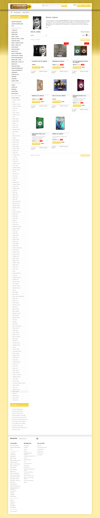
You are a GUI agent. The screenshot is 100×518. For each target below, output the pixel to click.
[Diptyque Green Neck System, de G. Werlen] (80, 51)
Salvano (14, 347)
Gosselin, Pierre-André (17, 247)
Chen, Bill (14, 171)
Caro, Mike (14, 156)
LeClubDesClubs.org (16, 277)
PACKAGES (13, 89)
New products (26, 445)
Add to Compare (43, 71)
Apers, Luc (14, 110)
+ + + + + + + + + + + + (16, 28)
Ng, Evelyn (14, 319)
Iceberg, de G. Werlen (57, 133)
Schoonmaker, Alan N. (16, 351)
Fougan (14, 137)
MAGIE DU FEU (14, 51)
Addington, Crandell (16, 99)
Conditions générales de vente (29, 456)
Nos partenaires (27, 467)
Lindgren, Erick (15, 279)
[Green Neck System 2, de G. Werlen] (80, 85)
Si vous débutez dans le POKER (18, 421)
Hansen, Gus (15, 368)
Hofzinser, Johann (16, 262)
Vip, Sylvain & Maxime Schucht (18, 383)
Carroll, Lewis (15, 159)
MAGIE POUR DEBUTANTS (17, 57)
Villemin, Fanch (15, 173)
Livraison (25, 457)
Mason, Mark (15, 294)
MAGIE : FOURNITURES (16, 53)
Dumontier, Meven (16, 205)
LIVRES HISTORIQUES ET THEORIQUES (17, 71)
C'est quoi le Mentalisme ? (17, 409)
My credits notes (40, 449)
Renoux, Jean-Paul (16, 336)
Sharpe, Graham (15, 353)
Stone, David (15, 359)
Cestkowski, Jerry (16, 163)
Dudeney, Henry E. (16, 203)
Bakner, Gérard (15, 118)
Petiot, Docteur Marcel (16, 326)
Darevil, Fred (15, 197)
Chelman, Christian (16, 169)
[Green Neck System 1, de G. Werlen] (40, 123)
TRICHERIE (13, 76)
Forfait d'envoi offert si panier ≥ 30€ (19, 427)
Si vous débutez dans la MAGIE (18, 423)
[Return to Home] (11, 12)
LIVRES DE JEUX (15, 74)
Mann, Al (14, 290)
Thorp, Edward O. (16, 372)
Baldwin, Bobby (15, 121)
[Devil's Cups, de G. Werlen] (60, 85)
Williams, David (15, 395)
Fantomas (14, 220)
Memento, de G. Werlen (38, 95)
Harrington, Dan (15, 256)
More (47, 27)
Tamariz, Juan (15, 364)
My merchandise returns (42, 447)
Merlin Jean (14, 307)
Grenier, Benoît (15, 249)
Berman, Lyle (15, 127)
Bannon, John (15, 125)
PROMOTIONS (14, 34)
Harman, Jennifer (15, 254)
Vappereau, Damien (16, 376)
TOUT (12, 26)
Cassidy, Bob (15, 161)
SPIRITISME (14, 78)
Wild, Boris (14, 393)
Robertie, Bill (15, 340)
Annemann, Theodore (16, 106)
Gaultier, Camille (15, 239)
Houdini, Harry (15, 264)
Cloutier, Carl (15, 178)
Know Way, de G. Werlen (58, 61)
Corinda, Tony (15, 186)
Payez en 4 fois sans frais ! (17, 413)
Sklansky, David (15, 355)
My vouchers (39, 454)
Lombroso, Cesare (16, 285)
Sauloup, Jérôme (15, 349)
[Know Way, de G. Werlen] (60, 51)
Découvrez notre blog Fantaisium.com (19, 419)
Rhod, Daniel (15, 338)
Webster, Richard (15, 389)
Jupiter (13, 271)
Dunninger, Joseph (16, 207)
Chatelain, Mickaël (16, 167)
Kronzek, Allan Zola (16, 273)
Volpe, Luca (14, 387)
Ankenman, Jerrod (16, 104)
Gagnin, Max (15, 233)
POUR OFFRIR (14, 91)
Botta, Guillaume (15, 140)
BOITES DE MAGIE (15, 49)
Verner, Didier (15, 378)
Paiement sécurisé (27, 459)
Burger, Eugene (15, 146)
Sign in (74, 5)
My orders (39, 445)
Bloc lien (14, 405)
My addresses (40, 451)
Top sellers (26, 447)
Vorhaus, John (15, 150)
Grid (86, 36)
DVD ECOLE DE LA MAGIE (17, 55)
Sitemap (25, 482)
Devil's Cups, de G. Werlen (59, 95)
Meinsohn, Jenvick (16, 304)
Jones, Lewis (15, 268)
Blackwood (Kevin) (16, 135)
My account (41, 443)
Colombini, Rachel (16, 184)
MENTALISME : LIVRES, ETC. (17, 61)
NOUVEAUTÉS (14, 32)
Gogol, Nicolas (15, 245)
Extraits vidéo (26, 465)
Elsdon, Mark (15, 216)
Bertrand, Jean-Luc (16, 129)
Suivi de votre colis (16, 429)
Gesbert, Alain (15, 241)
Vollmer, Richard (15, 385)
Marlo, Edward (15, 292)
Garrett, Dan (14, 237)
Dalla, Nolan (14, 192)
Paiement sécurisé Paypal (17, 411)
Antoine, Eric (15, 108)
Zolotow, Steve (15, 399)
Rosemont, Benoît (16, 342)
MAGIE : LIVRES (15, 36)
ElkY (13, 133)
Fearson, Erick (15, 224)
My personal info (40, 453)
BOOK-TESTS (14, 64)
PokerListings (15, 330)
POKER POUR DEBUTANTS (17, 68)
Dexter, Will (14, 199)
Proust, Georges (15, 332)
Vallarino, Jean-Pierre (16, 374)
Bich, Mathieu (15, 131)
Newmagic (14, 321)
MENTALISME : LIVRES (16, 59)
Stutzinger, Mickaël (16, 361)
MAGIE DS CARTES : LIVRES (17, 38)
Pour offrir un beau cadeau (17, 425)
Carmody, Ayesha (16, 154)
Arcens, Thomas (15, 112)
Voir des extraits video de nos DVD (19, 417)
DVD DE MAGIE (14, 47)
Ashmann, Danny (15, 114)
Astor (13, 116)
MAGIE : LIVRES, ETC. (16, 45)
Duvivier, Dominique (16, 211)
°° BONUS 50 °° (14, 30)
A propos (25, 451)
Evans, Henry (15, 218)
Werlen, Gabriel (15, 391)
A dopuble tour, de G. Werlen (39, 61)
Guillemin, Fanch (15, 252)
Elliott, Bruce (15, 214)
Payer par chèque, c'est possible (18, 415)
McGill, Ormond (15, 302)
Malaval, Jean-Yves (16, 287)
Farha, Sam (14, 222)
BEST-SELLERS (14, 93)
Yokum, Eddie (15, 397)
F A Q (25, 461)
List (89, 36)
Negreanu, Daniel (15, 317)
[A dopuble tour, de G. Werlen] (40, 51)
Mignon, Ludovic (15, 309)
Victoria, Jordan (15, 380)
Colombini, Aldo (15, 182)
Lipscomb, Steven (16, 281)
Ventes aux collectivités (28, 472)
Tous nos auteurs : (15, 97)
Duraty (13, 209)
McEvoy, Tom (15, 300)
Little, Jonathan (15, 283)
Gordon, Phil (15, 152)
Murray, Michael (15, 315)
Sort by (32, 35)
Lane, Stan (14, 275)
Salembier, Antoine (16, 345)
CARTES (13, 85)
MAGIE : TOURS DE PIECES (17, 42)
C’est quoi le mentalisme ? (29, 480)
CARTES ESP (14, 87)
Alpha (13, 102)
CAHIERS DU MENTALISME (17, 23)
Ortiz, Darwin (15, 323)
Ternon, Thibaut (15, 370)
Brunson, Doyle (15, 142)
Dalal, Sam (14, 190)
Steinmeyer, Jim (15, 357)
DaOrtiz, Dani (15, 195)
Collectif (14, 180)
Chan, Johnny (15, 165)
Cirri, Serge (14, 175)
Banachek (14, 123)
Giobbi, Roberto (15, 243)
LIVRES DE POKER (15, 66)
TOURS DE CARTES (15, 40)
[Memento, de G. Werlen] (40, 85)
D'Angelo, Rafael (15, 188)
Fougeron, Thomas (16, 228)
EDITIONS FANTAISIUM (16, 21)
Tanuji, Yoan (14, 366)
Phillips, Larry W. (15, 328)
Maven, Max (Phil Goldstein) (18, 296)
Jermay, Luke (15, 266)
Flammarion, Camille (16, 226)
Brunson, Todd (15, 144)
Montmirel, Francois (16, 313)
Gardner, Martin (15, 235)
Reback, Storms (15, 334)
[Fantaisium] (22, 6)
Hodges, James (15, 260)
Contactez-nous (27, 473)
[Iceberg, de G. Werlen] (60, 123)
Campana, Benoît (16, 148)
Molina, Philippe (15, 311)
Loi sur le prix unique (27, 463)
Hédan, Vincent (15, 258)
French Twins (15, 230)
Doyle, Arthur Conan (16, 201)
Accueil (25, 449)
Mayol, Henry (15, 298)
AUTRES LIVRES (15, 80)
